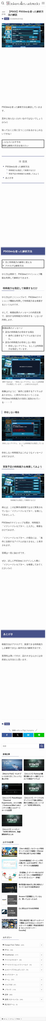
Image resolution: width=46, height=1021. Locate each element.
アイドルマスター (13, 959)
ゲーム (9, 979)
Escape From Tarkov (14, 945)
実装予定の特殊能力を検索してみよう (24, 173)
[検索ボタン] (2, 3)
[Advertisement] (23, 74)
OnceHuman (11, 954)
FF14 (9, 950)
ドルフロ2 (10, 984)
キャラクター (11, 974)
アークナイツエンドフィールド (18, 964)
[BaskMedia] (23, 3)
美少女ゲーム (11, 1004)
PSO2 (6, 19)
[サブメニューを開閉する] (41, 945)
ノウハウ (10, 989)
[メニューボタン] (43, 3)
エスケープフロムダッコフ (16, 969)
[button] (7, 735)
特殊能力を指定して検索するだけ (22, 170)
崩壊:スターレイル (14, 999)
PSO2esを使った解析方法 (17, 166)
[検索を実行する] (41, 746)
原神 (9, 994)
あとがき (9, 177)
